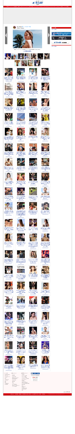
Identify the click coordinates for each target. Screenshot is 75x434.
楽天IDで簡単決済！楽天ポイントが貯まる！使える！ (35, 379)
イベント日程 (66, 6)
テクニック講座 (24, 376)
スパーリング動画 (24, 375)
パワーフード (14, 380)
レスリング (6, 380)
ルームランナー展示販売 (35, 375)
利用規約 (20, 394)
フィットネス (36, 6)
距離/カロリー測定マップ (15, 385)
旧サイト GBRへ (39, 394)
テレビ (58, 6)
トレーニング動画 (24, 377)
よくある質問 (33, 394)
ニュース (11, 6)
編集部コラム (24, 386)
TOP (7, 6)
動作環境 (16, 394)
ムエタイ (6, 377)
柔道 (5, 381)
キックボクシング (7, 376)
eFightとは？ (12, 394)
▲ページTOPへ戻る (67, 391)
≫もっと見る (54, 29)
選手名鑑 (13, 381)
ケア (22, 385)
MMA (19, 6)
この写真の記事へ (27, 51)
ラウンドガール (46, 6)
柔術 (5, 382)
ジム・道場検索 (14, 384)
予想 (12, 382)
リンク (13, 383)
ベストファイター (53, 6)
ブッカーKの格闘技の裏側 (25, 383)
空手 (5, 378)
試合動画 (23, 374)
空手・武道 (31, 6)
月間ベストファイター (15, 377)
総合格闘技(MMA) (7, 374)
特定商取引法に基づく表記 (26, 394)
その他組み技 (7, 383)
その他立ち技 (7, 379)
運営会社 (43, 394)
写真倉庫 (23, 380)
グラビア (41, 6)
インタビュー (24, 381)
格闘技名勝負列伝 (14, 378)
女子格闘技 (6, 384)
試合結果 (15, 6)
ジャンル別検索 (14, 386)
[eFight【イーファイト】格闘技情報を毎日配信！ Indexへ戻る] (37, 2)
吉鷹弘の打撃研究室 (25, 382)
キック (27, 6)
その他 (61, 6)
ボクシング (22, 6)
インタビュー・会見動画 (25, 378)
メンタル (23, 387)
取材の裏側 (23, 384)
